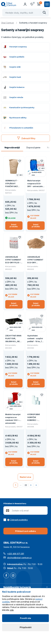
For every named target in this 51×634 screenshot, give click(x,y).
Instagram (13, 576)
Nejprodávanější (12, 147)
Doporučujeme (33, 147)
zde (12, 610)
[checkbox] (15, 520)
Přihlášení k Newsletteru (14, 503)
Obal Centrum (7, 23)
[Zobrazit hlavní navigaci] (47, 4)
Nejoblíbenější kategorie (17, 587)
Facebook (6, 576)
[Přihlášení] (25, 4)
